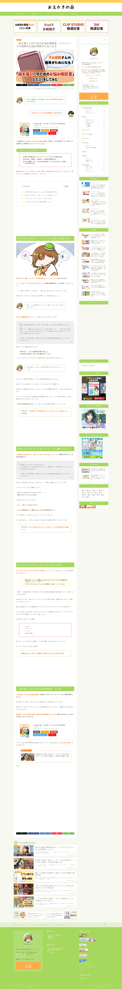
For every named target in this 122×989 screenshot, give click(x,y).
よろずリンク (83, 969)
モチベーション (95, 171)
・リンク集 (49, 952)
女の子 (84, 494)
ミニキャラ (91, 492)
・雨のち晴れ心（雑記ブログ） (90, 86)
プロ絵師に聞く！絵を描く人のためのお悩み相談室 (49, 123)
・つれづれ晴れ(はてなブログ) (90, 88)
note (24, 953)
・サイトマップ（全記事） (53, 935)
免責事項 (30, 987)
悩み (90, 494)
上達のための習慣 (95, 147)
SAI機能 (95, 126)
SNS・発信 (95, 167)
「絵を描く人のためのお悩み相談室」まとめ (38, 201)
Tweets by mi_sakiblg (88, 365)
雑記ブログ (19, 953)
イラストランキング (84, 953)
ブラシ (84, 492)
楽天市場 (53, 130)
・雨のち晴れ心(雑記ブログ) (54, 949)
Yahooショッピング (40, 133)
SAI (47, 14)
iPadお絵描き (94, 108)
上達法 (34, 14)
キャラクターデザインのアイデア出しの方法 (38, 198)
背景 (103, 494)
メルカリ (52, 133)
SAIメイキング (95, 122)
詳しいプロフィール (21, 956)
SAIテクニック (95, 120)
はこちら (93, 75)
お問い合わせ (83, 978)
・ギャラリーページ (52, 939)
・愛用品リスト (50, 936)
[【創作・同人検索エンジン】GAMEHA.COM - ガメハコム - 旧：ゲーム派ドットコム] (93, 939)
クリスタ (61, 14)
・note (84, 89)
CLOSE (66, 186)
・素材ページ (50, 937)
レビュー (19, 39)
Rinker (40, 125)
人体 (97, 492)
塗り (101, 492)
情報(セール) (95, 161)
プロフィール (20, 14)
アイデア (88, 14)
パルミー (95, 145)
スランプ (95, 169)
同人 (94, 151)
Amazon (45, 130)
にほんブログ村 (83, 948)
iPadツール (95, 111)
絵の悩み (74, 14)
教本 (101, 14)
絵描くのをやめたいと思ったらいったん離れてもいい (41, 195)
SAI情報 (95, 124)
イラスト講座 (94, 134)
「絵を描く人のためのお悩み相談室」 (36, 141)
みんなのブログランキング (86, 964)
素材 (99, 494)
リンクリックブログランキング (88, 966)
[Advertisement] (45, 221)
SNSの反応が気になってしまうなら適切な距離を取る (41, 192)
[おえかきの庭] (61, 11)
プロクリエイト (95, 113)
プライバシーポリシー (20, 987)
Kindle (37, 130)
